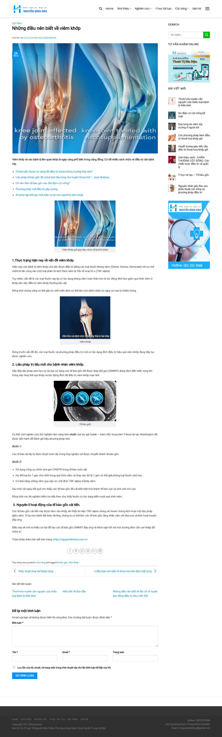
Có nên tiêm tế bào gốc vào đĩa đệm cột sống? (43, 183)
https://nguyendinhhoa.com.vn (70, 539)
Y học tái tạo (163, 8)
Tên (15, 652)
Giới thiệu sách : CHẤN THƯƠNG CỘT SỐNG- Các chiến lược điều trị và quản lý (193, 162)
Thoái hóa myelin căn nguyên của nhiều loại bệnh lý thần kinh (193, 102)
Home (109, 8)
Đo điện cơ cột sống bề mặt (191, 115)
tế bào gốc (62, 562)
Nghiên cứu (142, 8)
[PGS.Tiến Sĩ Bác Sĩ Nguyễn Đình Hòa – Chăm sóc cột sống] (30, 8)
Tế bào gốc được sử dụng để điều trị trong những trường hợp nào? (54, 171)
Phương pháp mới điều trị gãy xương (37, 189)
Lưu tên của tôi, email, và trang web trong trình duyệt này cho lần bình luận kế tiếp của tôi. (64, 667)
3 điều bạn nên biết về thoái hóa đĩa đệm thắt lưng (123, 571)
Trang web (118, 652)
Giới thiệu (123, 8)
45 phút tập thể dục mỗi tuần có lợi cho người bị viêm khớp (49, 195)
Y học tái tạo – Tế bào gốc (193, 174)
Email (66, 652)
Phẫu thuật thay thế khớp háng (35, 571)
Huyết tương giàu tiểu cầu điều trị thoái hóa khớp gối (193, 148)
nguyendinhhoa (47, 38)
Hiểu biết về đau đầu (74, 591)
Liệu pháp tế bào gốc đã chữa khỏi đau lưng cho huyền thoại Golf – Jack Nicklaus (62, 177)
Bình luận (17, 622)
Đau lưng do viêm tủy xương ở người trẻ (190, 126)
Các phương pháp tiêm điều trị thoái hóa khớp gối (194, 137)
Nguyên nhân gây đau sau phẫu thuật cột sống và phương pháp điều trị (193, 189)
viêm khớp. (74, 562)
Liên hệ (197, 8)
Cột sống (181, 8)
